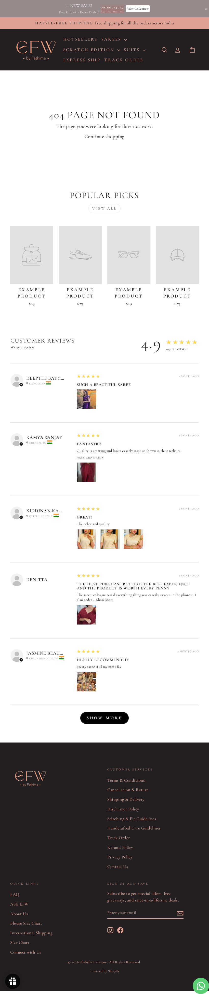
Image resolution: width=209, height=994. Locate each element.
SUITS (132, 49)
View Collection (138, 8)
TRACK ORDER (124, 60)
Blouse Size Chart (26, 923)
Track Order (118, 837)
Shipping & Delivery (126, 799)
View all (104, 208)
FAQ (14, 894)
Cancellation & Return (128, 789)
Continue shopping (104, 136)
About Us (19, 913)
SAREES (112, 39)
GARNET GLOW (95, 457)
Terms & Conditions (126, 780)
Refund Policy (120, 847)
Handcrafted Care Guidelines (134, 828)
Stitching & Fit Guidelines (131, 818)
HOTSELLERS (80, 39)
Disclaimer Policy (123, 809)
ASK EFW (19, 904)
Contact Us (117, 866)
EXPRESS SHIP (82, 60)
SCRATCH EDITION (89, 49)
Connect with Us (25, 952)
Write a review (22, 347)
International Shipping (31, 933)
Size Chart (19, 942)
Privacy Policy (120, 857)
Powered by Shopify (104, 971)
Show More (104, 600)
